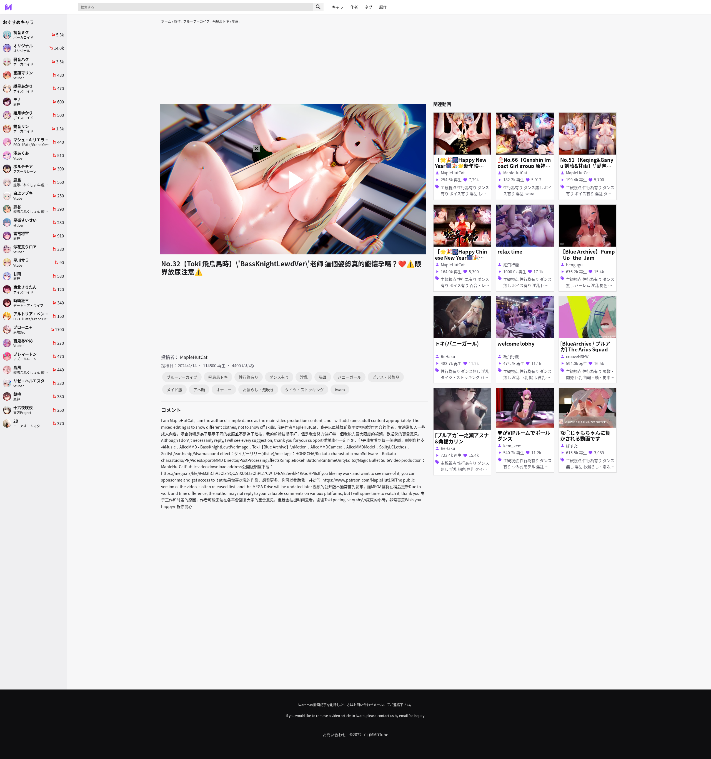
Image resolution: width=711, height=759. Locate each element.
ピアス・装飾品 (385, 377)
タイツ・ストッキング (304, 389)
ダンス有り (279, 377)
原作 (177, 21)
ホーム (166, 21)
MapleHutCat (193, 357)
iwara (340, 389)
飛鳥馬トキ (220, 21)
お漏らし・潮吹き (258, 389)
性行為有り (248, 377)
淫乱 (304, 377)
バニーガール (349, 377)
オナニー (224, 389)
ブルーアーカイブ (196, 21)
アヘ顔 (199, 389)
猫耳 (323, 377)
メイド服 (174, 389)
